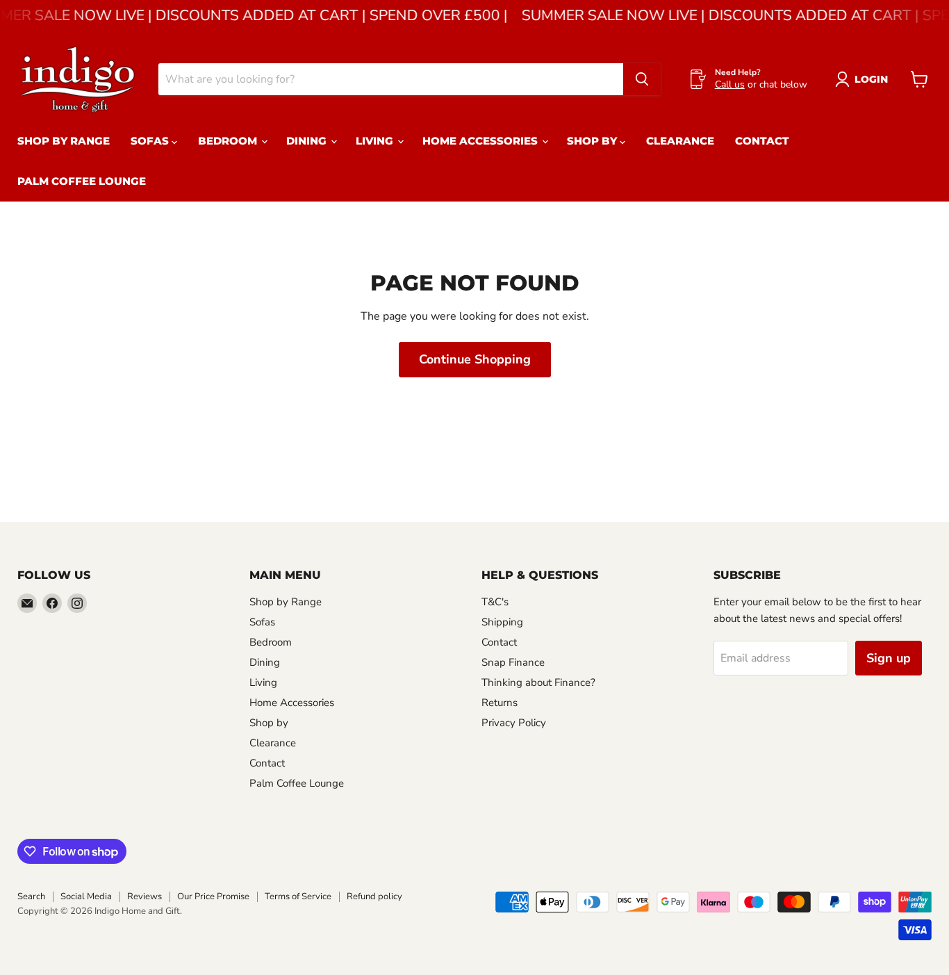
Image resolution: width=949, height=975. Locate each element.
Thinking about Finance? (538, 682)
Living (376, 140)
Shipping (502, 622)
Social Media (86, 896)
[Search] (642, 79)
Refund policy (374, 896)
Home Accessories (481, 140)
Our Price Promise (213, 896)
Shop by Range (63, 140)
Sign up (888, 658)
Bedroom (229, 140)
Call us (730, 84)
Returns (499, 703)
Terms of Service (298, 896)
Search (31, 896)
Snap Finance (513, 662)
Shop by (593, 140)
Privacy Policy (513, 723)
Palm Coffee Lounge (81, 181)
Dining (307, 140)
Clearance (680, 140)
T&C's (495, 602)
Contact (762, 140)
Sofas (151, 140)
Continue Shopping (475, 359)
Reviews (144, 896)
